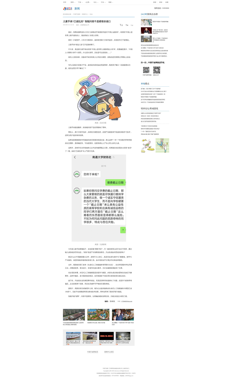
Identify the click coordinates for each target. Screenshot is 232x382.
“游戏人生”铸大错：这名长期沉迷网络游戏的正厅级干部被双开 (160, 31)
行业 (102, 2)
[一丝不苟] (162, 152)
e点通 (87, 2)
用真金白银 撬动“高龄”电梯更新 (150, 134)
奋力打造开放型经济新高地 (148, 121)
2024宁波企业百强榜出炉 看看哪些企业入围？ (154, 91)
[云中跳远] (148, 152)
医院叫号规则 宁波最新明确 (160, 21)
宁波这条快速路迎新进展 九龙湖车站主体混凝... (154, 53)
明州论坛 (145, 108)
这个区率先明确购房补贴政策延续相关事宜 (153, 99)
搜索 (154, 2)
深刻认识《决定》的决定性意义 (150, 116)
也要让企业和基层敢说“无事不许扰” (151, 113)
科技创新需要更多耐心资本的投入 (150, 118)
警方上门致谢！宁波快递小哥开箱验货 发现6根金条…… (160, 40)
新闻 (72, 2)
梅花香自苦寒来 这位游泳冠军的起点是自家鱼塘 (154, 50)
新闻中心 (85, 14)
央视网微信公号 (84, 25)
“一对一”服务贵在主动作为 (148, 131)
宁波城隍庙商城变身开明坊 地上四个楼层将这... (154, 56)
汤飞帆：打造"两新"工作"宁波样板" (151, 88)
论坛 (95, 2)
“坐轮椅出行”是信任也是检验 (149, 126)
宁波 (79, 2)
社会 (91, 14)
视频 (109, 2)
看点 (145, 84)
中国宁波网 (76, 14)
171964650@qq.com (126, 301)
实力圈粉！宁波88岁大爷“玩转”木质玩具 (152, 48)
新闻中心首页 (109, 352)
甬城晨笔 (154, 108)
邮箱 (160, 2)
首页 (64, 2)
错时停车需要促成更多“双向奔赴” (150, 128)
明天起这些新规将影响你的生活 (150, 45)
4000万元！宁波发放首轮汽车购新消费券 (152, 102)
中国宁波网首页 (92, 352)
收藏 (166, 2)
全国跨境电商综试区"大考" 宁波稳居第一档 (153, 94)
